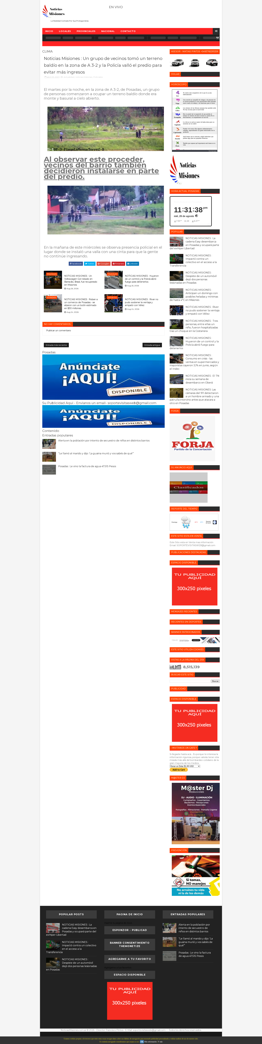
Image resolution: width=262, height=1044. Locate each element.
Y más (160, 1042)
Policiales (98, 77)
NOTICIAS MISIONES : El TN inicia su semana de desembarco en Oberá (202, 379)
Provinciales (86, 31)
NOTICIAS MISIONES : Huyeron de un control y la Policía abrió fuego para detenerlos (142, 279)
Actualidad (69, 77)
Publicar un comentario (58, 330)
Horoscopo (213, 151)
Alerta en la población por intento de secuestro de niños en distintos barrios (103, 440)
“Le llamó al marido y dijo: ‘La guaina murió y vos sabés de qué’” (96, 453)
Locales (65, 31)
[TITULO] (103, 399)
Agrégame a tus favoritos (117, 967)
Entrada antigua (152, 345)
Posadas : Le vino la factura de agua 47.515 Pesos (87, 466)
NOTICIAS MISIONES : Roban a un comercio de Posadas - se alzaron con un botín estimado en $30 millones (81, 304)
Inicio (49, 31)
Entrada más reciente (56, 345)
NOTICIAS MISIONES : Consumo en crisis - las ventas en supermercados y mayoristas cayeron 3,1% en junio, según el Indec (194, 362)
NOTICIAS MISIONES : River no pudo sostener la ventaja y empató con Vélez (141, 302)
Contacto (128, 31)
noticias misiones (84, 77)
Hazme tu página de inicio (118, 923)
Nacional (108, 31)
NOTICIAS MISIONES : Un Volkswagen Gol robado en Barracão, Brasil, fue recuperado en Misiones (80, 280)
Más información (150, 1042)
